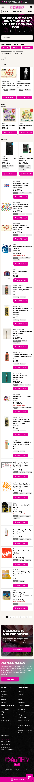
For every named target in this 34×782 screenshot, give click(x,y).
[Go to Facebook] (15, 764)
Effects (3, 697)
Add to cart (10, 132)
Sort (15, 51)
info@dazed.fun (6, 744)
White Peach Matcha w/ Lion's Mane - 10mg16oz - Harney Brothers (22, 421)
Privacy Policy (29, 769)
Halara (3, 123)
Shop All (4, 691)
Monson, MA (21, 712)
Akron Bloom (16, 181)
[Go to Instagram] (18, 764)
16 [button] (27, 617)
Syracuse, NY (22, 717)
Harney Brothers (17, 285)
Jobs (2, 717)
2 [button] (10, 617)
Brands (3, 702)
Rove (3, 156)
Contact (20, 694)
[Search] (30, 37)
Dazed (15, 269)
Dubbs (15, 549)
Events (20, 699)
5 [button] (20, 617)
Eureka (15, 244)
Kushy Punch (17, 570)
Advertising (21, 702)
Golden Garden (17, 373)
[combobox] (14, 37)
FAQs (2, 712)
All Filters (7, 53)
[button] (14, 2)
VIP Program (5, 709)
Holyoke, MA (21, 709)
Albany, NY (21, 715)
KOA (14, 591)
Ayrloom (15, 440)
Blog (2, 715)
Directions (21, 697)
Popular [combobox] (16, 53)
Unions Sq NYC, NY (24, 720)
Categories (4, 694)
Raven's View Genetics (19, 329)
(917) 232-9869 (6, 741)
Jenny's (15, 528)
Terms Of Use (17, 773)
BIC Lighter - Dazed (20, 271)
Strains (3, 699)
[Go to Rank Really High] (17, 779)
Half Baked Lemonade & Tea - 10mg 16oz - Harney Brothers (22, 311)
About (20, 691)
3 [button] (13, 617)
